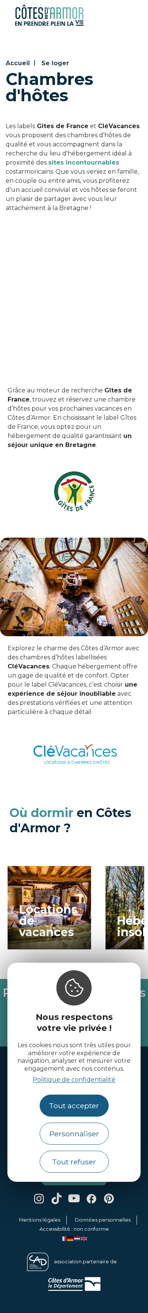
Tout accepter (74, 1105)
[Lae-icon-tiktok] (56, 1198)
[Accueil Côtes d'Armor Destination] (49, 24)
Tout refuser (74, 1161)
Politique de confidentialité (74, 1079)
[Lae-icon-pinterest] (109, 1198)
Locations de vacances (48, 921)
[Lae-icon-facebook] (91, 1198)
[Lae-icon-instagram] (39, 1198)
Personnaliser (74, 1133)
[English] (84, 1238)
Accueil (18, 63)
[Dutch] (77, 1238)
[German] (70, 1238)
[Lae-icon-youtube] (74, 1198)
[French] (63, 1238)
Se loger (55, 63)
